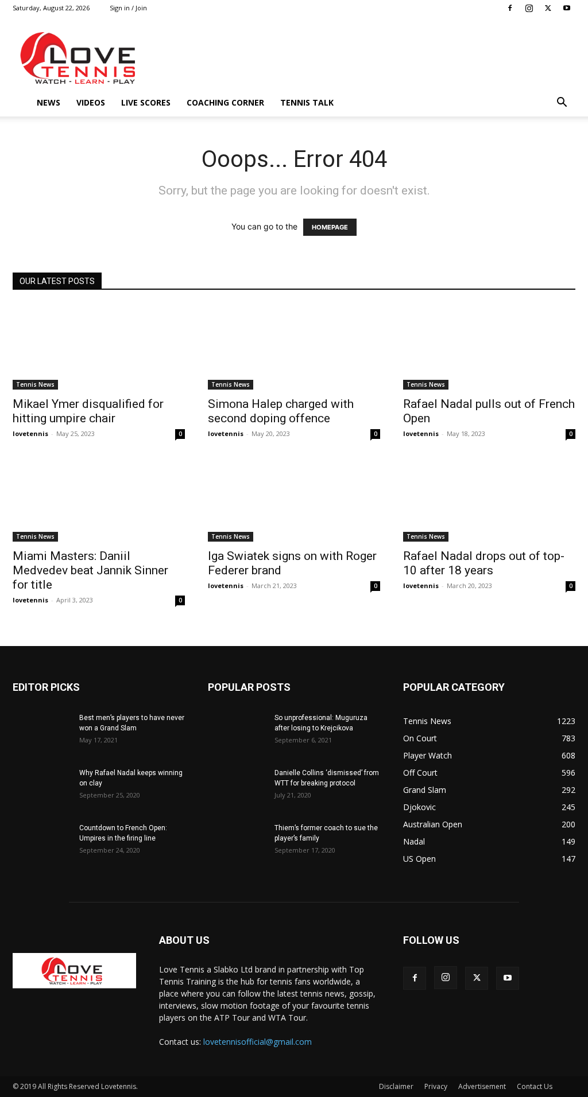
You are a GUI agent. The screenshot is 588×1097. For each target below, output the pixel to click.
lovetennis (30, 433)
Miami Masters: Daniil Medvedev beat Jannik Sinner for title (90, 570)
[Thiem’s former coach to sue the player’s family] (236, 843)
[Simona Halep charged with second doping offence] (294, 347)
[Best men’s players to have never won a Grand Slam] (41, 733)
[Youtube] (566, 8)
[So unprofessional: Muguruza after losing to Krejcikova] (236, 733)
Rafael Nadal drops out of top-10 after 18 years (483, 563)
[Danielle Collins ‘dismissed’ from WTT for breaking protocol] (236, 788)
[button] (561, 103)
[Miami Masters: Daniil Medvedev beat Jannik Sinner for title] (99, 499)
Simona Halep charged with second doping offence (281, 411)
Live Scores (146, 102)
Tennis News (35, 384)
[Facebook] (510, 8)
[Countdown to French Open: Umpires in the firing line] (41, 843)
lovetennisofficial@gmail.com (257, 1041)
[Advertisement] (366, 58)
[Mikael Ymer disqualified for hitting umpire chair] (99, 347)
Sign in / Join (128, 7)
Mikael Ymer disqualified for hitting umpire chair (88, 411)
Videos (90, 102)
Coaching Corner (225, 102)
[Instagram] (528, 8)
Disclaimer (396, 1086)
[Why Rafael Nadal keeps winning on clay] (41, 788)
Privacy (435, 1086)
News (48, 102)
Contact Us (534, 1086)
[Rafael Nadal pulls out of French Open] (489, 347)
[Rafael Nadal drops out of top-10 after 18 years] (489, 499)
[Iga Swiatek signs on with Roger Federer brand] (294, 499)
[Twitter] (547, 8)
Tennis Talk (307, 102)
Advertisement (482, 1086)
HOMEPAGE (330, 227)
